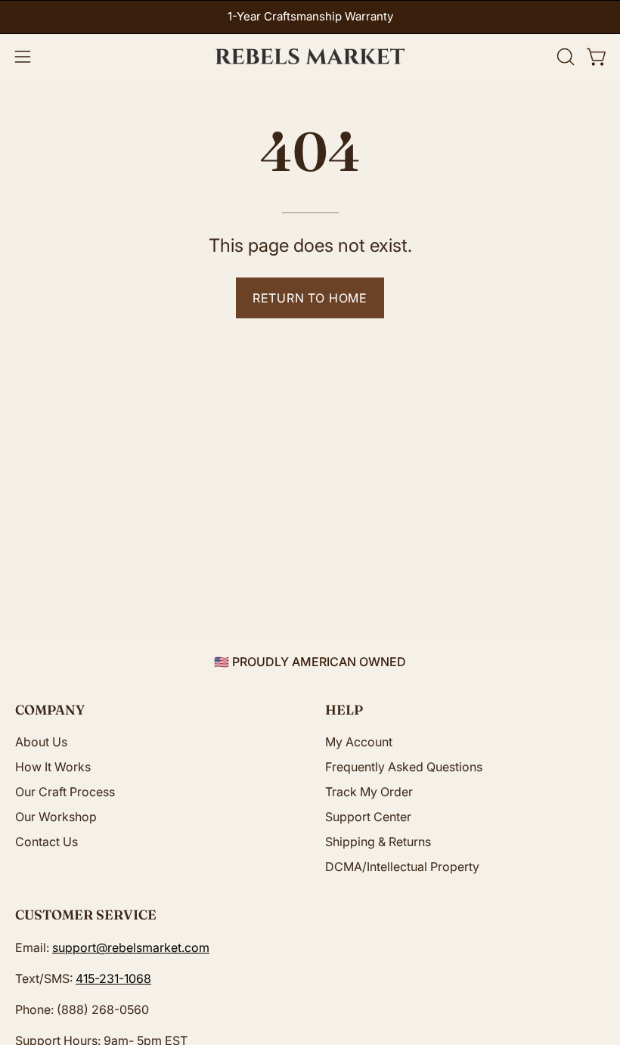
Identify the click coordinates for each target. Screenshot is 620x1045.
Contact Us (46, 841)
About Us (41, 741)
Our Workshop (56, 816)
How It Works (53, 766)
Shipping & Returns (378, 841)
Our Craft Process (65, 791)
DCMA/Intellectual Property (402, 866)
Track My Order (369, 791)
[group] (310, 17)
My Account (358, 741)
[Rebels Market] (310, 56)
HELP (344, 710)
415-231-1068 (113, 978)
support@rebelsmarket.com (130, 947)
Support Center (368, 816)
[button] (564, 56)
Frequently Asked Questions (403, 766)
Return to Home (310, 297)
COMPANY (50, 710)
